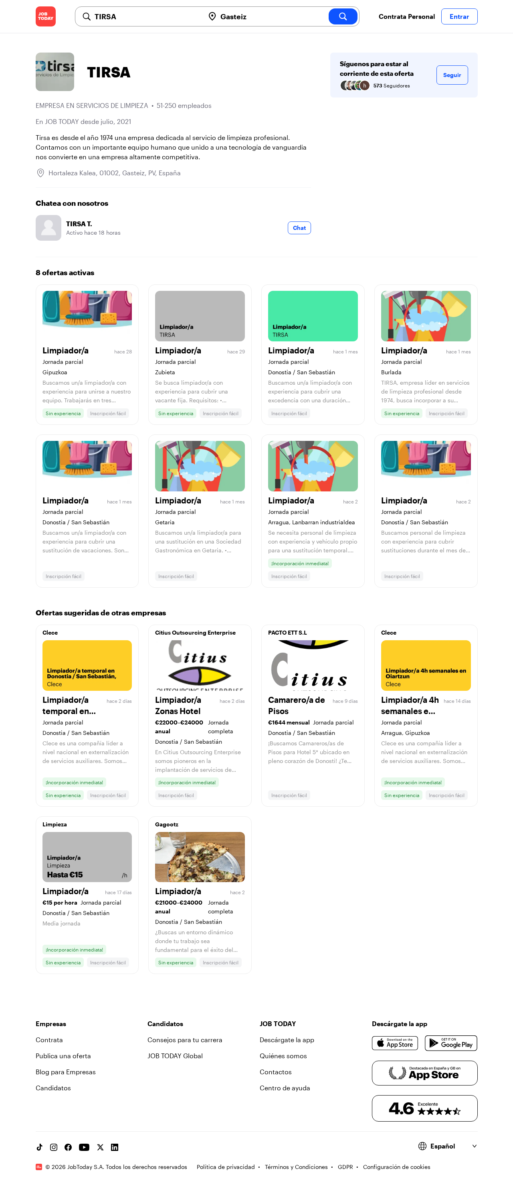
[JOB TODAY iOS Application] (395, 1043)
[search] (343, 16)
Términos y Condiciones (296, 1166)
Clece (50, 632)
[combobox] (146, 16)
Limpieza (54, 824)
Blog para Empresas (66, 1071)
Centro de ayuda (285, 1088)
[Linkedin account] (114, 1147)
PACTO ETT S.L (287, 632)
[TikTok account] (39, 1147)
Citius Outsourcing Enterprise (195, 632)
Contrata (49, 1039)
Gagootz (166, 824)
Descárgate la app (287, 1039)
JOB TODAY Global (175, 1055)
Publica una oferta (63, 1055)
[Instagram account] (53, 1147)
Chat (299, 227)
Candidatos (53, 1088)
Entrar (459, 16)
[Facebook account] (68, 1147)
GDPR (345, 1166)
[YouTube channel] (84, 1147)
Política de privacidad (226, 1166)
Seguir (452, 74)
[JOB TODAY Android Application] (451, 1043)
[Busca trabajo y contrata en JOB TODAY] (46, 16)
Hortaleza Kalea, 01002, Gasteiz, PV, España (114, 173)
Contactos (276, 1071)
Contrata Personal (407, 16)
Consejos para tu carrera (184, 1039)
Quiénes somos (283, 1055)
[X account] (100, 1147)
